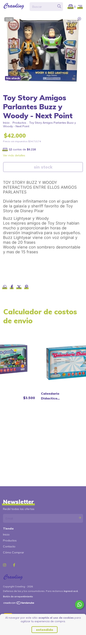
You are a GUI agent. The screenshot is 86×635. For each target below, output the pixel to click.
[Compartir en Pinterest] (26, 287)
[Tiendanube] (19, 603)
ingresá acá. (71, 591)
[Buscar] (59, 6)
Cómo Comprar (13, 552)
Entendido (44, 630)
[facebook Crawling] (14, 565)
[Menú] (80, 6)
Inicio (6, 122)
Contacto (9, 546)
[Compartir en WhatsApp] (5, 287)
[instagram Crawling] (4, 565)
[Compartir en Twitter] (19, 287)
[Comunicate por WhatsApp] (79, 604)
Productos (19, 122)
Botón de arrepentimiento (18, 596)
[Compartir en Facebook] (12, 287)
